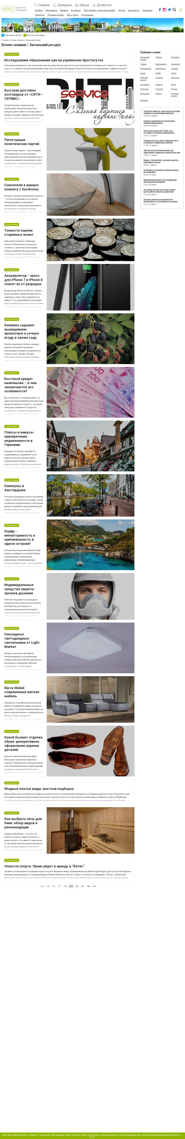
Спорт (173, 73)
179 (70, 886)
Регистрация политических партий (21, 142)
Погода (121, 10)
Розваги (174, 69)
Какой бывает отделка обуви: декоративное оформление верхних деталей (23, 743)
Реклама (144, 100)
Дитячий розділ (174, 95)
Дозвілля (104, 5)
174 (42, 886)
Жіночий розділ (144, 79)
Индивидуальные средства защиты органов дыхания (19, 589)
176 (53, 886)
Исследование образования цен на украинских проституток (53, 60)
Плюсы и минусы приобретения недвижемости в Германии (19, 438)
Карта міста (133, 10)
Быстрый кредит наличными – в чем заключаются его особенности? (20, 385)
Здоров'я (175, 57)
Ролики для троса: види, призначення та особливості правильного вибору (161, 142)
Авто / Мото (72, 15)
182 (88, 886)
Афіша (84, 5)
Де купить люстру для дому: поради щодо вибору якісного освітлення (159, 191)
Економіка (144, 85)
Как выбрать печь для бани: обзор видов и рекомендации (23, 823)
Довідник (64, 5)
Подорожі (144, 94)
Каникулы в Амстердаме (15, 488)
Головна (39, 10)
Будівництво (145, 69)
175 (47, 886)
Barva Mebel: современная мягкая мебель (21, 692)
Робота (159, 94)
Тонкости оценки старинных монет (19, 232)
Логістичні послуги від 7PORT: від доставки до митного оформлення (159, 132)
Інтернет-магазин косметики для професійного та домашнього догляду (160, 200)
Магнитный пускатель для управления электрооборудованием (160, 181)
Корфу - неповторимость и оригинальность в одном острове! (19, 537)
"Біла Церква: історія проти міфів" (99, 10)
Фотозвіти (76, 10)
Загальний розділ (144, 58)
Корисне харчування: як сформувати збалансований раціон (159, 122)
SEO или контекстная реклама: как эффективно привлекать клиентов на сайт (162, 151)
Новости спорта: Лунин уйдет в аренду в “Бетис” (44, 866)
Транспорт (40, 15)
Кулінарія (144, 89)
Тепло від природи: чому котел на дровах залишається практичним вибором (162, 112)
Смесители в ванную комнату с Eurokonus (21, 187)
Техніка (159, 57)
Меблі (158, 73)
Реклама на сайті (56, 15)
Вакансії (64, 10)
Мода (173, 85)
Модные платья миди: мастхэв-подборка (39, 789)
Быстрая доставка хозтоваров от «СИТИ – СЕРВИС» (24, 94)
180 (76, 886)
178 (65, 886)
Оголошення (87, 15)
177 (59, 886)
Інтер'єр (159, 85)
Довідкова (147, 10)
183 (94, 886)
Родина (174, 89)
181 (82, 886)
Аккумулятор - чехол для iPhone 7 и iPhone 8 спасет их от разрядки (23, 280)
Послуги (159, 89)
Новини (44, 5)
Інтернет (159, 78)
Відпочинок (161, 69)
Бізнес (143, 73)
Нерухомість (51, 10)
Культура (175, 78)
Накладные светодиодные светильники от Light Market (21, 640)
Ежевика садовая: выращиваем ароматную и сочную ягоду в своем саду (21, 331)
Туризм (143, 64)
